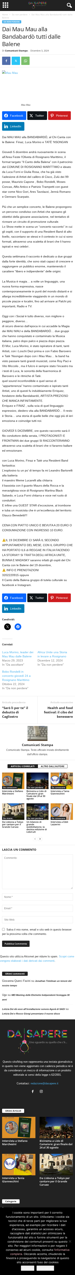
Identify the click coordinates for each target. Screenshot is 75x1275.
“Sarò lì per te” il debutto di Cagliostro (15, 712)
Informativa (45, 1268)
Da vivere (7, 818)
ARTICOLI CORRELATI (23, 766)
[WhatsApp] (25, 61)
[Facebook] (6, 61)
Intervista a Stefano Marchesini (12, 792)
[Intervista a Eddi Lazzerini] (62, 811)
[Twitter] (16, 61)
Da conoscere (10, 787)
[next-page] (40, 839)
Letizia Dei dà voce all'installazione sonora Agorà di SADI (33, 1009)
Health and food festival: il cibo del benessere (58, 712)
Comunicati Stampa (16, 50)
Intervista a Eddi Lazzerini (59, 823)
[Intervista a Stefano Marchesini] (13, 781)
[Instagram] (42, 1091)
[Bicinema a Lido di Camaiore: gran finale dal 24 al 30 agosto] (37, 781)
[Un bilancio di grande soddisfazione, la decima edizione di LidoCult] (37, 811)
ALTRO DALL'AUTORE (52, 766)
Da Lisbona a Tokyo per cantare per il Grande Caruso (12, 824)
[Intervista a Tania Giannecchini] (62, 781)
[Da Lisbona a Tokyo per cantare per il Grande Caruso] (13, 811)
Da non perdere (20, 14)
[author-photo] (37, 733)
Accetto (27, 1268)
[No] (70, 1241)
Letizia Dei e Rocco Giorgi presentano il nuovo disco (31, 1013)
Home (5, 14)
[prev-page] (35, 839)
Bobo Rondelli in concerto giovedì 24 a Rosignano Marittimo (16, 676)
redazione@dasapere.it (44, 1083)
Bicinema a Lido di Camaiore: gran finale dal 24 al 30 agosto (36, 794)
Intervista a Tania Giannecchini (60, 792)
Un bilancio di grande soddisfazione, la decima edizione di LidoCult (36, 826)
